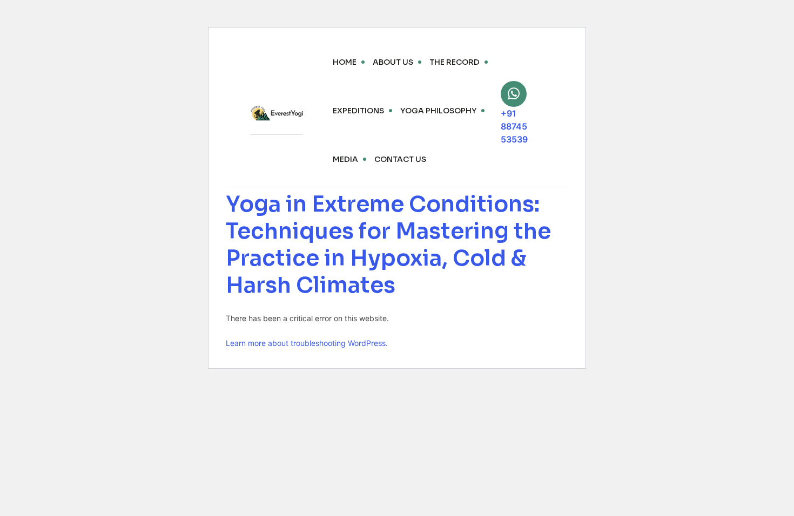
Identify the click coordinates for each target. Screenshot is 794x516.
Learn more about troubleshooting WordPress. (307, 343)
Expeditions (358, 111)
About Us (393, 62)
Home (344, 62)
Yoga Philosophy (438, 111)
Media (345, 159)
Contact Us (400, 159)
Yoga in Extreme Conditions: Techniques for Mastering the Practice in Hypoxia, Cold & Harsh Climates (388, 245)
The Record (454, 62)
